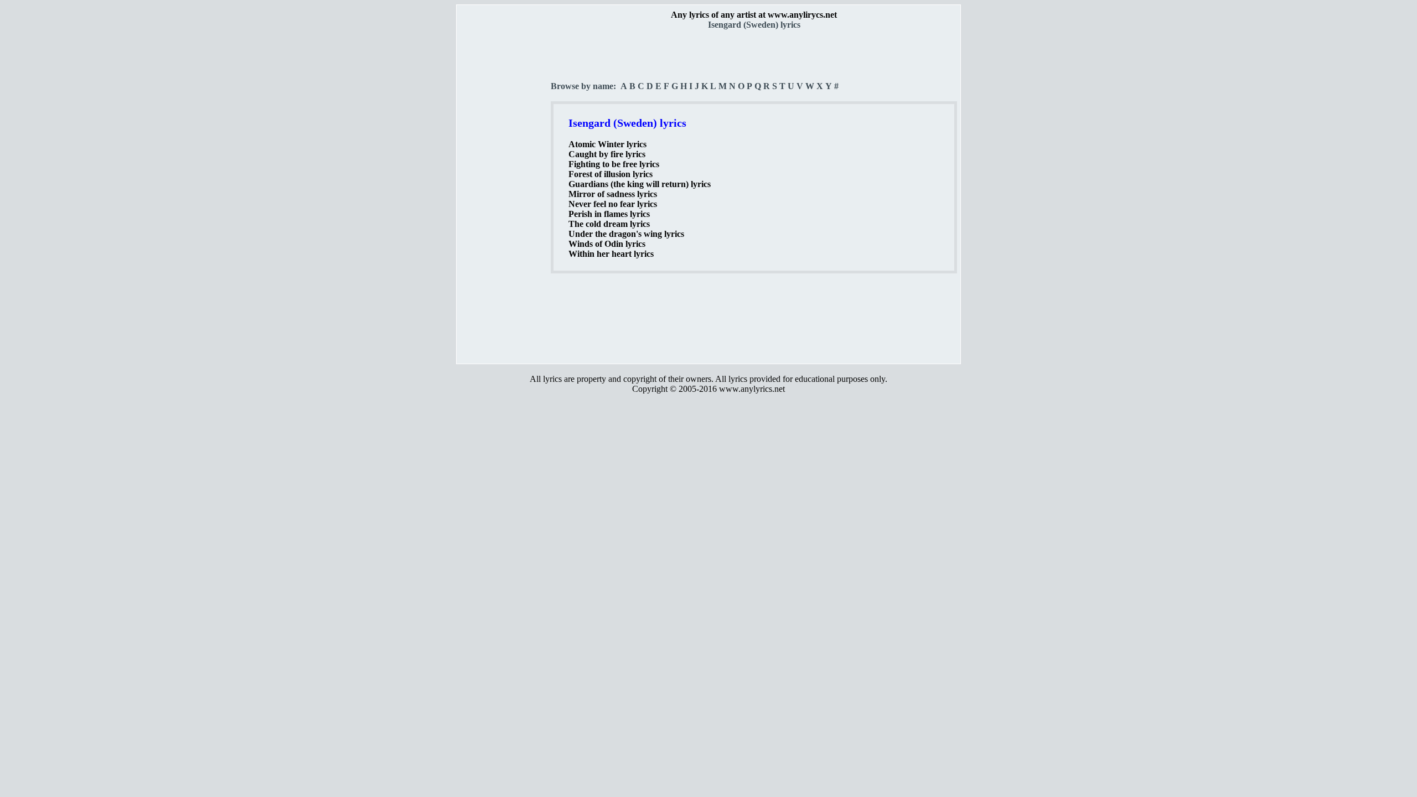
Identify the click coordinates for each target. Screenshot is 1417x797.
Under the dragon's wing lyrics (626, 234)
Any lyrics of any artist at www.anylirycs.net (754, 14)
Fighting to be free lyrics (613, 164)
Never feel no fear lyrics (612, 204)
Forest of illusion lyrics (610, 174)
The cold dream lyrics (609, 224)
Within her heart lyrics (611, 253)
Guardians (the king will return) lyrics (639, 184)
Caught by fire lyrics (606, 154)
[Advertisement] (504, 194)
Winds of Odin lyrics (606, 244)
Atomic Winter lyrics (607, 144)
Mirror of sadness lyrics (612, 194)
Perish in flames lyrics (609, 214)
